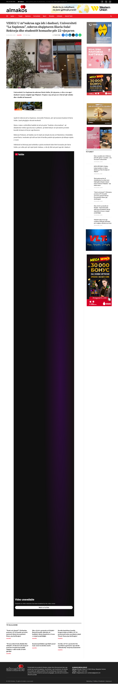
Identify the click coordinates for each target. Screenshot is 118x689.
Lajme (12, 16)
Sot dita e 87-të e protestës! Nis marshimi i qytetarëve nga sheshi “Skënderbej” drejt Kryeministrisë (69, 645)
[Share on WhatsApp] (80, 35)
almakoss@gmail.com (94, 673)
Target (20, 16)
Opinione (28, 16)
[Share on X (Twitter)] (66, 35)
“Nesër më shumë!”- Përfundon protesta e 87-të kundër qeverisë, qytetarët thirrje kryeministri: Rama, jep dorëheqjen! (17, 633)
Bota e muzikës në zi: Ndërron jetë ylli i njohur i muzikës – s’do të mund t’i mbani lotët (103, 157)
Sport (44, 16)
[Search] (111, 16)
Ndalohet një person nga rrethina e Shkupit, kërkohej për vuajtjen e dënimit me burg (102, 221)
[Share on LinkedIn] (69, 35)
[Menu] (7, 16)
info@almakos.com (81, 673)
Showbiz (51, 16)
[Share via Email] (73, 35)
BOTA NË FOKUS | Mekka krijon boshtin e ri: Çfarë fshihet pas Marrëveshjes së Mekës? (101, 169)
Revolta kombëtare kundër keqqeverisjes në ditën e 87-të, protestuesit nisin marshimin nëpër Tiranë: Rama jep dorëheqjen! (69, 633)
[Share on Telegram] (76, 35)
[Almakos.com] (16, 8)
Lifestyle (59, 16)
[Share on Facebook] (63, 35)
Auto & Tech (68, 16)
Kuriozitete (36, 16)
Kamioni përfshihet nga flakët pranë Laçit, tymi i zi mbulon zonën (44, 645)
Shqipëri (19, 35)
